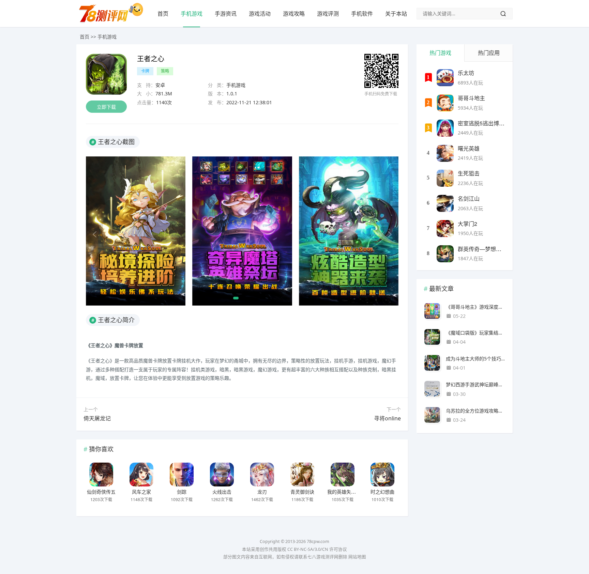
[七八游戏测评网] (113, 22)
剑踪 (181, 491)
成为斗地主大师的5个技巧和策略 (475, 358)
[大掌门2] (445, 228)
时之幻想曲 (382, 491)
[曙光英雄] (445, 153)
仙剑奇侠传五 (101, 491)
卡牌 (145, 71)
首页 (162, 13)
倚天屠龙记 (97, 418)
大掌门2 (467, 224)
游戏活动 (260, 13)
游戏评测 (328, 13)
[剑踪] (181, 474)
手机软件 (362, 13)
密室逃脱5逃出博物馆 (484, 123)
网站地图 (357, 557)
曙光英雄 (469, 148)
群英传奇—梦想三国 (482, 249)
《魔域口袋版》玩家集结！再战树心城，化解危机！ (475, 332)
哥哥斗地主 (471, 98)
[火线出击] (222, 474)
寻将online (387, 418)
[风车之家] (141, 474)
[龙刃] (262, 474)
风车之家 (141, 491)
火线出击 (221, 491)
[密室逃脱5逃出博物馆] (445, 128)
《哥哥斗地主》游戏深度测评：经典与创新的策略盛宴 (475, 307)
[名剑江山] (445, 203)
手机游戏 (191, 13)
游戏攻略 (294, 13)
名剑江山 (469, 198)
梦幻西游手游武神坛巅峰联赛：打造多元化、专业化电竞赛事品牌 (475, 384)
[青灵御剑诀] (302, 474)
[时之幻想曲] (382, 474)
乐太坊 (466, 73)
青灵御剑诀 (302, 491)
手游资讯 (226, 13)
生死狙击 (469, 173)
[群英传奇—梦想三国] (445, 253)
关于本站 (396, 13)
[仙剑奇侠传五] (101, 474)
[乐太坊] (445, 77)
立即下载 (106, 107)
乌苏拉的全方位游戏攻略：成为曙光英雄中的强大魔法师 (475, 410)
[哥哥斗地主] (445, 102)
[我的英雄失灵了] (342, 474)
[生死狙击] (445, 178)
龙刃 (262, 491)
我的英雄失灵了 (344, 491)
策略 (165, 71)
